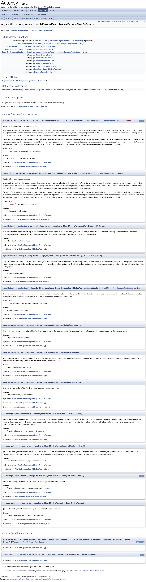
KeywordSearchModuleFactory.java (33, 107)
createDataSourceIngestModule (45, 41)
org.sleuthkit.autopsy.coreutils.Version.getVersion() (32, 407)
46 (16, 375)
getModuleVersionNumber (43, 61)
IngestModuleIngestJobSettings (71, 41)
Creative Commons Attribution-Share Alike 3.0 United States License (43, 579)
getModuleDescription (41, 55)
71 (16, 166)
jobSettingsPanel (36, 81)
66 (16, 496)
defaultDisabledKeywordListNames (38, 90)
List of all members (140, 21)
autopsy (16, 18)
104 (16, 281)
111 (16, 524)
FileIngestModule (25, 43)
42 (16, 548)
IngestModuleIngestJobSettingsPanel (17, 52)
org (2, 18)
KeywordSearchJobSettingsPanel (15, 81)
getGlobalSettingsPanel (42, 49)
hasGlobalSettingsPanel (42, 63)
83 (16, 318)
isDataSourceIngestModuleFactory (46, 69)
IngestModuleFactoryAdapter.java (34, 166)
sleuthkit (8, 18)
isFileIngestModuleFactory (43, 72)
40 (14, 107)
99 (16, 439)
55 (16, 346)
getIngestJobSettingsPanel (43, 52)
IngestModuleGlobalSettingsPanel (18, 49)
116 (16, 219)
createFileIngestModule (42, 43)
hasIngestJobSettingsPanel (43, 66)
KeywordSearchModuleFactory (43, 18)
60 (16, 403)
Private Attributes (116, 21)
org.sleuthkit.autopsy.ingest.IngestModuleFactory (31, 162)
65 (16, 249)
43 (16, 560)
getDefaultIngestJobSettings (44, 46)
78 (16, 469)
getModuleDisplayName (42, 58)
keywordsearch (26, 18)
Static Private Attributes (128, 21)
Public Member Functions (104, 21)
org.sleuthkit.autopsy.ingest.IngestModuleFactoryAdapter (29, 30)
